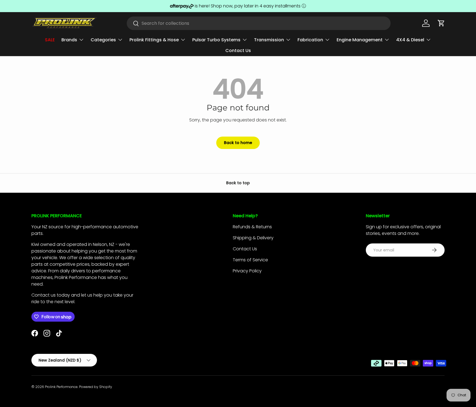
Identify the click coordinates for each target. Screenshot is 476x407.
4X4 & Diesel (410, 40)
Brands (69, 40)
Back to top (238, 183)
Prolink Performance (61, 386)
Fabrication (310, 40)
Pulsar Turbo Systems (216, 40)
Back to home (238, 142)
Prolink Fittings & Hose (154, 40)
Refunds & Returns (252, 227)
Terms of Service (250, 260)
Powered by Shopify (95, 386)
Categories (103, 40)
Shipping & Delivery (253, 238)
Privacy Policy (247, 271)
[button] (441, 23)
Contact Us (238, 50)
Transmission (269, 40)
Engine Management (360, 40)
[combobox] (259, 23)
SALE (50, 40)
